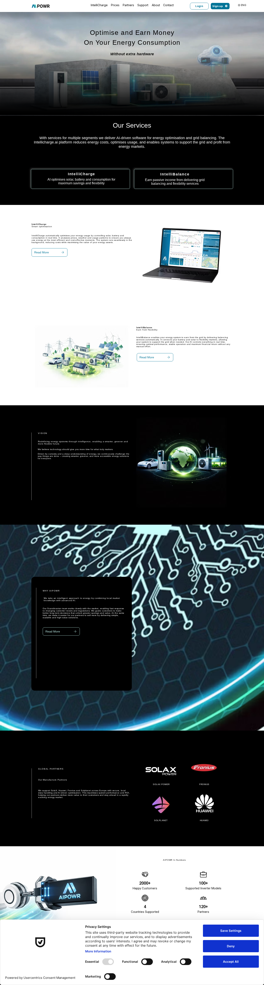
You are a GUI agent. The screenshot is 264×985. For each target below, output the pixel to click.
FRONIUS (204, 784)
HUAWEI (204, 820)
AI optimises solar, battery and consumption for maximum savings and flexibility (81, 181)
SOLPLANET (161, 820)
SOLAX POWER (161, 784)
